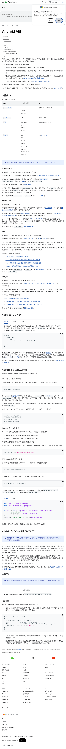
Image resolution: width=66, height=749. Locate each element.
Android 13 (5, 702)
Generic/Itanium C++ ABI (39, 81)
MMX (25, 239)
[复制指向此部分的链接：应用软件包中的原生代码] (22, 379)
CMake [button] (24, 321)
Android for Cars (49, 675)
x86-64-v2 (44, 135)
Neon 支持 (27, 185)
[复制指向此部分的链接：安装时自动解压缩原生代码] (24, 459)
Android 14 (5, 699)
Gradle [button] (6, 321)
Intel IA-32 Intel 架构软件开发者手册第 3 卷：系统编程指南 (23, 263)
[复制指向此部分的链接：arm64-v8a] (12, 201)
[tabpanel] (33, 337)
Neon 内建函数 (25, 213)
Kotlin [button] (6, 498)
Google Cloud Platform (8, 727)
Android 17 (5, 691)
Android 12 (5, 705)
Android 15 (5, 696)
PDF (9, 569)
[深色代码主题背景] (61, 334)
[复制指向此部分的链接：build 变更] (11, 574)
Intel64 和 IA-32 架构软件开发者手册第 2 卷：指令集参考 (23, 301)
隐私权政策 (26, 678)
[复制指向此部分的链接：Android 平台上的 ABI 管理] (29, 370)
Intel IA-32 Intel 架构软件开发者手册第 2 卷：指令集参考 (23, 260)
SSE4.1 (49, 284)
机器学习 (25, 670)
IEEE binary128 (28, 227)
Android (4, 667)
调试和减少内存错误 (13, 540)
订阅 (22, 740)
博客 (3, 681)
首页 (3, 25)
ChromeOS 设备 (49, 673)
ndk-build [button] (15, 321)
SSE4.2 (54, 284)
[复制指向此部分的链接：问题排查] (10, 601)
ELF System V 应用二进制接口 (32, 78)
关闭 (50, 20)
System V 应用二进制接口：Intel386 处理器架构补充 (22, 266)
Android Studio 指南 (28, 691)
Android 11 (5, 708)
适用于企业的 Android (8, 670)
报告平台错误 (48, 691)
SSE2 (33, 239)
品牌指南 (16, 736)
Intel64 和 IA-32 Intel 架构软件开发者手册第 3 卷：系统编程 (24, 304)
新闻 (3, 678)
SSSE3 (45, 239)
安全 (3, 673)
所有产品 (4, 730)
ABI (12, 445)
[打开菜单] (2, 2)
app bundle (8, 357)
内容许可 (19, 649)
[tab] (6, 322)
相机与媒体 (26, 675)
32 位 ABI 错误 (58, 88)
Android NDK (27, 702)
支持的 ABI (15, 396)
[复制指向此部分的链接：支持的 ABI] (14, 96)
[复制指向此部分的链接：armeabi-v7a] (13, 169)
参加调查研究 (48, 699)
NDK (3, 7)
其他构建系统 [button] (26, 590)
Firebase (4, 724)
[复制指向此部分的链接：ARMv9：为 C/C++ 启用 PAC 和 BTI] (37, 531)
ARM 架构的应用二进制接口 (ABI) (47, 176)
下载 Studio (26, 699)
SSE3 (39, 239)
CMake (23, 181)
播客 (3, 684)
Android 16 (5, 694)
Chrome (4, 721)
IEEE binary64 (40, 196)
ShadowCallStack (36, 219)
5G (24, 681)
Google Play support (50, 696)
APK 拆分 (17, 357)
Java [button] (13, 498)
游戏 (24, 667)
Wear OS (47, 670)
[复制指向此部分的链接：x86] (6, 232)
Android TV (48, 678)
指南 (16, 25)
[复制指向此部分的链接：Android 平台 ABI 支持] (21, 428)
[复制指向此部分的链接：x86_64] (9, 277)
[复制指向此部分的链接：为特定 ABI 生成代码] (22, 316)
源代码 (4, 675)
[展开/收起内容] (9, 37)
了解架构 (48, 208)
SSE (30, 239)
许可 (11, 736)
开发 (12, 25)
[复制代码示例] (63, 334)
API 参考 (25, 696)
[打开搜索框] (42, 2)
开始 (59, 20)
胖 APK (48, 353)
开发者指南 (26, 694)
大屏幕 (46, 667)
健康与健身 (26, 673)
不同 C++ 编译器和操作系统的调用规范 (17, 257)
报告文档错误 (48, 694)
